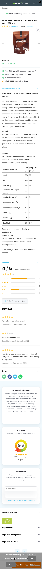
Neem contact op (21, 417)
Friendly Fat (30, 26)
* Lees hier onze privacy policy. (21, 500)
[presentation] (3, 43)
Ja (32, 559)
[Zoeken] (39, 8)
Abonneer (21, 495)
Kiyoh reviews (22, 81)
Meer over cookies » (26, 565)
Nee (10, 565)
